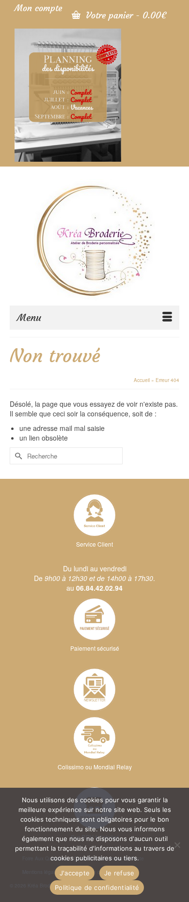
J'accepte (75, 873)
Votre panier (124, 15)
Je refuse (119, 873)
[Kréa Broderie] (94, 239)
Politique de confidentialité (97, 887)
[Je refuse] (177, 845)
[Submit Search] (17, 455)
